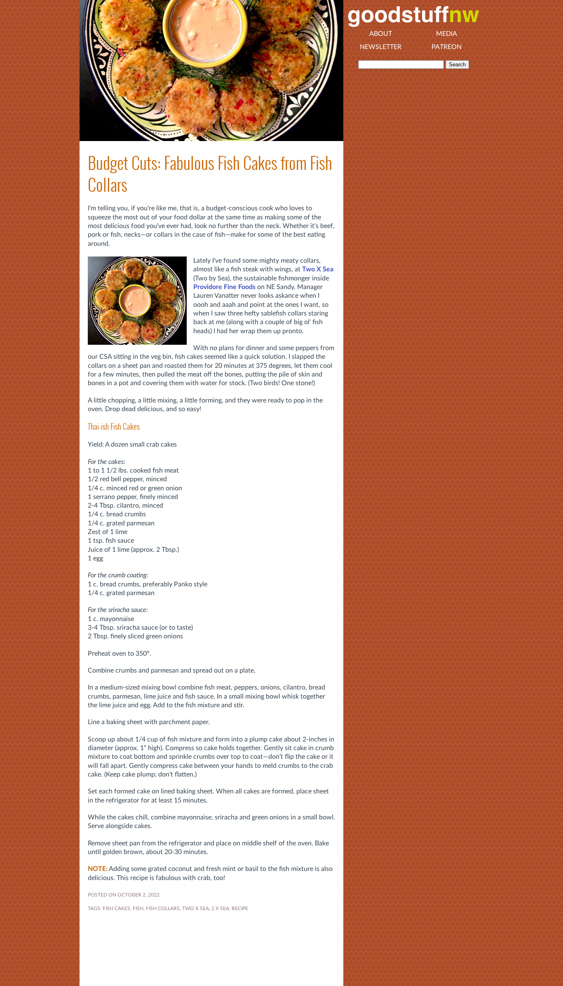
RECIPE (240, 908)
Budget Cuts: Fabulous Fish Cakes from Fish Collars (210, 174)
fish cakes (116, 908)
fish (138, 908)
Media (446, 34)
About (380, 34)
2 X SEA (220, 908)
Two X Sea (317, 269)
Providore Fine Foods (224, 287)
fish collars (163, 908)
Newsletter (380, 47)
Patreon (447, 47)
